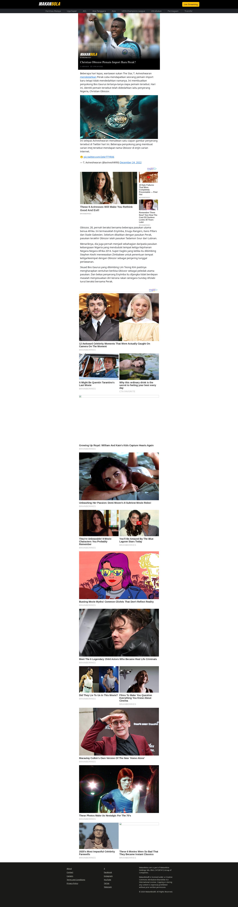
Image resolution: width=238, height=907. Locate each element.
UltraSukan (156, 11)
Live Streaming (191, 4)
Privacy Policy (72, 883)
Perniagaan (173, 11)
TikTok (106, 883)
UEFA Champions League (133, 11)
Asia (114, 11)
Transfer (189, 11)
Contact (70, 872)
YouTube (107, 879)
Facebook (108, 872)
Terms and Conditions (76, 879)
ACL (84, 11)
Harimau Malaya (53, 11)
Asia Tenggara (99, 11)
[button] (119, 117)
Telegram (108, 887)
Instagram (108, 876)
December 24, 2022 (131, 162)
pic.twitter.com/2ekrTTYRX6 (99, 157)
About (69, 868)
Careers (70, 876)
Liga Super (72, 11)
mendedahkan (88, 77)
